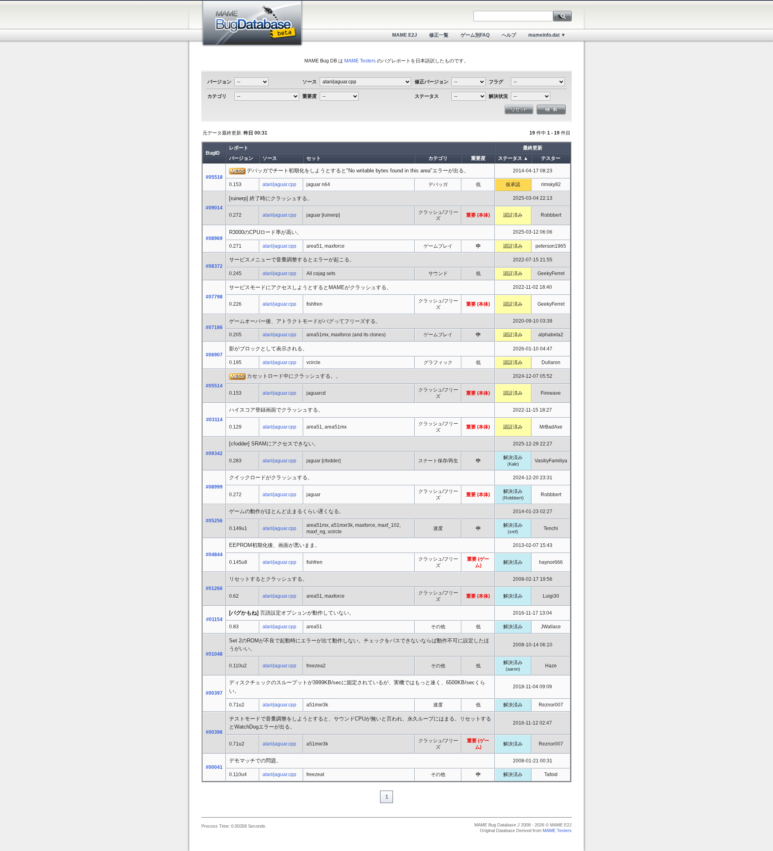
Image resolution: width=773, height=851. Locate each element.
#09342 (214, 453)
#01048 (214, 654)
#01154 (214, 619)
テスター (550, 158)
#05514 (214, 386)
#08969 (214, 238)
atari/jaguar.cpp (279, 184)
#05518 (214, 177)
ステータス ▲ (513, 158)
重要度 (478, 158)
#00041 (214, 767)
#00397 (214, 693)
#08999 (214, 487)
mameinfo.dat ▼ (547, 35)
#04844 (214, 554)
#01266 (214, 588)
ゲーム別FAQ (475, 35)
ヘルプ (509, 35)
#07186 (214, 327)
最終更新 (532, 148)
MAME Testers (360, 61)
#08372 (214, 266)
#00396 (214, 732)
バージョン (241, 158)
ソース (269, 158)
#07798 (214, 297)
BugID (213, 153)
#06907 (214, 355)
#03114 (214, 419)
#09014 (214, 208)
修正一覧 (439, 35)
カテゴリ (438, 158)
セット (313, 158)
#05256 (214, 521)
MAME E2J (404, 35)
